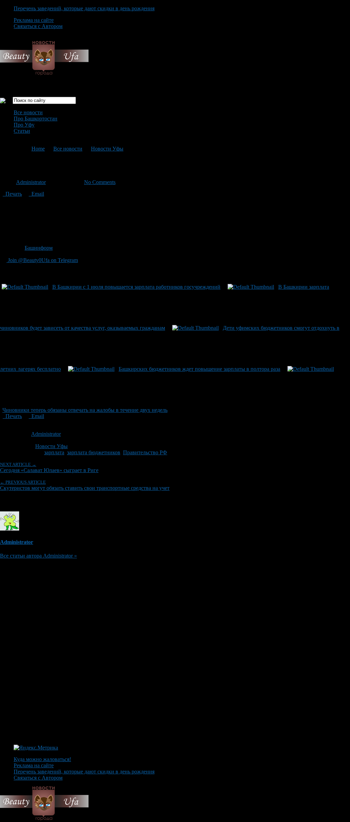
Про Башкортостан (35, 118)
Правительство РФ (145, 452)
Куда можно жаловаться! (42, 759)
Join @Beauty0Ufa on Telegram (42, 260)
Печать (12, 194)
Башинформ (39, 248)
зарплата (54, 452)
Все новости (28, 112)
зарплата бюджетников (93, 452)
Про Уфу (24, 125)
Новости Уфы (107, 149)
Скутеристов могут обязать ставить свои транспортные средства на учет (85, 485)
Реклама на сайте (34, 20)
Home (38, 149)
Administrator (31, 182)
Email (36, 194)
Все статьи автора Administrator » (38, 556)
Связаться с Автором (38, 26)
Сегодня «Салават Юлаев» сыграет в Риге (49, 467)
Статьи (22, 131)
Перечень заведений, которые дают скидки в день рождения (84, 8)
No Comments (100, 182)
